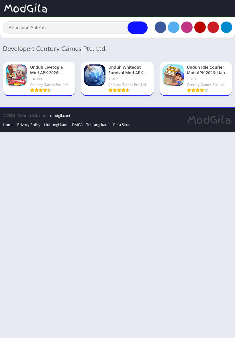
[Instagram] (187, 27)
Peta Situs (121, 124)
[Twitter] (173, 27)
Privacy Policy (28, 124)
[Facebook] (160, 27)
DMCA (77, 124)
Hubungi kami (56, 124)
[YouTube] (200, 27)
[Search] (138, 27)
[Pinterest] (213, 27)
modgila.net (60, 115)
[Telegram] (226, 27)
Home (8, 124)
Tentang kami (97, 124)
